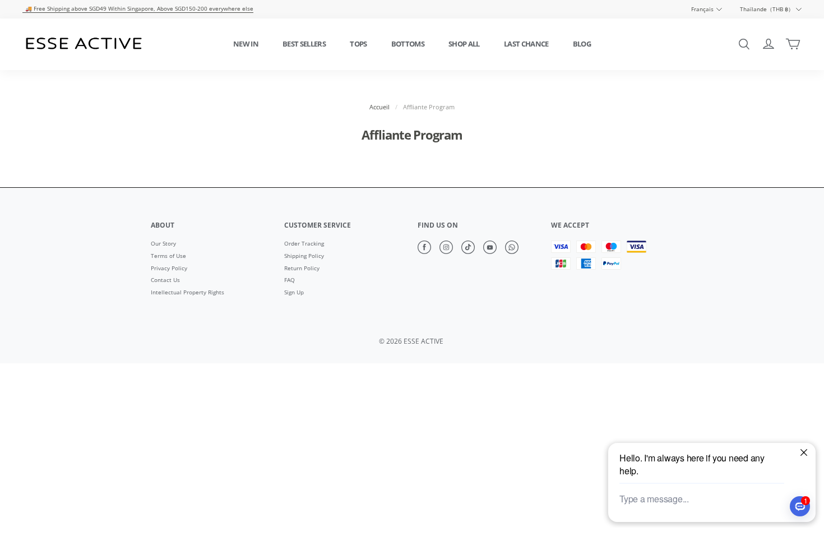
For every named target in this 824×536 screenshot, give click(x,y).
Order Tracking (304, 244)
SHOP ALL (464, 44)
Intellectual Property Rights (187, 292)
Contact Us (165, 280)
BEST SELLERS (304, 44)
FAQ (289, 280)
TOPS (358, 44)
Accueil (379, 107)
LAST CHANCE (526, 44)
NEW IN (245, 44)
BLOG (582, 44)
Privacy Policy (169, 268)
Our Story (163, 244)
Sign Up (294, 292)
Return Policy (302, 268)
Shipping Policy (304, 256)
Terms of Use (168, 256)
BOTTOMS (407, 44)
